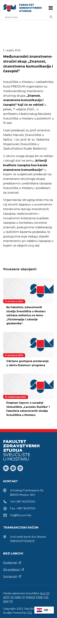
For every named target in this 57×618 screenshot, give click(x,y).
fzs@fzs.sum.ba (20, 515)
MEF (6, 601)
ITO (29, 612)
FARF (18, 597)
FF (23, 597)
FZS (46, 597)
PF (11, 601)
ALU (42, 593)
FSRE (39, 597)
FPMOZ (30, 597)
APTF (6, 597)
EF (13, 597)
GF (48, 593)
